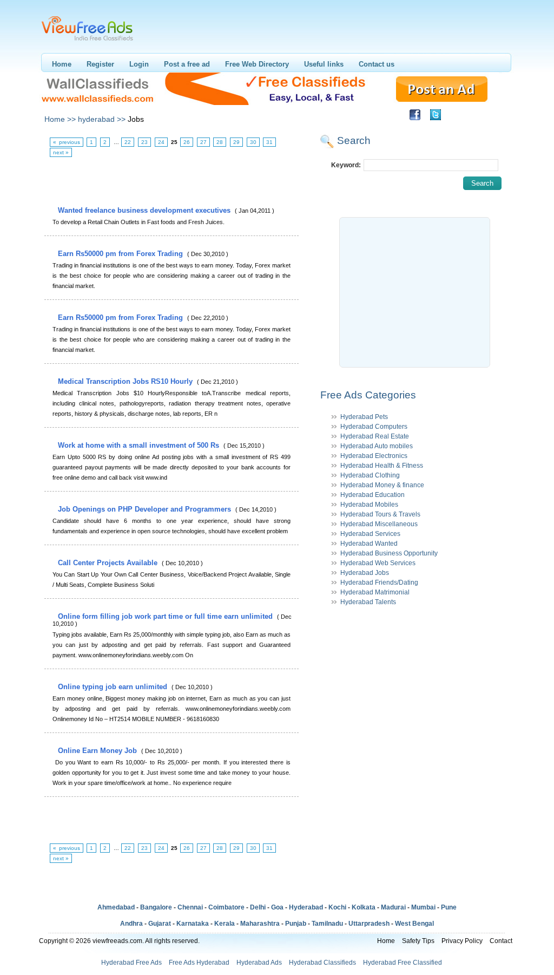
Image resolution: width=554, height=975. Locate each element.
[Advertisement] (171, 182)
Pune (449, 907)
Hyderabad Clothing (370, 475)
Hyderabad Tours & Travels (380, 514)
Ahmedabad (116, 907)
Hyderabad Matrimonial (375, 592)
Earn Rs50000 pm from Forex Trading (121, 254)
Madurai (393, 907)
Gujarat (159, 923)
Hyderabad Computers (373, 426)
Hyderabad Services (370, 534)
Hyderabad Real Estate (374, 436)
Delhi (258, 907)
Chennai (190, 907)
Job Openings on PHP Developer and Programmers (145, 509)
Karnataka (192, 923)
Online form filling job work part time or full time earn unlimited (166, 616)
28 (219, 142)
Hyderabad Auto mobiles (376, 446)
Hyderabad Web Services (378, 563)
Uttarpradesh (369, 923)
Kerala (224, 923)
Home (61, 64)
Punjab (295, 923)
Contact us (376, 64)
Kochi (337, 907)
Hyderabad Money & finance (382, 485)
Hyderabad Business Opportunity (389, 553)
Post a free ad (187, 64)
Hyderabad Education (372, 495)
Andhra (131, 923)
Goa (277, 907)
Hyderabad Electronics (373, 456)
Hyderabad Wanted (369, 543)
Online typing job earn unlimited (113, 687)
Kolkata (363, 907)
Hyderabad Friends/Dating (379, 582)
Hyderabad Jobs (364, 573)
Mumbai (423, 907)
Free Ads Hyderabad (199, 962)
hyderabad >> (102, 119)
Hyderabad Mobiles (369, 504)
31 (269, 142)
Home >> (60, 119)
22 (127, 142)
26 (186, 142)
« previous (66, 142)
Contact (501, 941)
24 (161, 142)
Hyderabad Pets (364, 417)
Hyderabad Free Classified (402, 962)
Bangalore (156, 907)
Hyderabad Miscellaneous (379, 524)
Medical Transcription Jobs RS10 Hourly (126, 381)
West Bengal (414, 923)
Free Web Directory (257, 64)
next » (61, 152)
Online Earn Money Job (98, 751)
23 (144, 142)
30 (253, 142)
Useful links (324, 64)
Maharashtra (260, 923)
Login (139, 64)
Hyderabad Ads (259, 962)
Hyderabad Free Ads (131, 962)
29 (236, 142)
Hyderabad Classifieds (322, 962)
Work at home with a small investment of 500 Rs (139, 445)
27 (203, 142)
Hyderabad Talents (368, 602)
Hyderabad (306, 907)
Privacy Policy (462, 941)
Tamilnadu (327, 923)
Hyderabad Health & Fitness (381, 465)
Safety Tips (418, 941)
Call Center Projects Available (109, 563)
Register (100, 64)
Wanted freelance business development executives (145, 210)
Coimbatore (226, 907)
